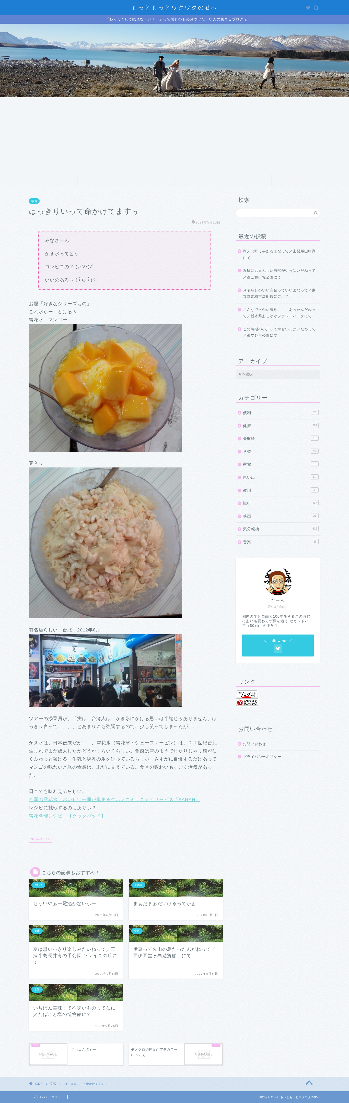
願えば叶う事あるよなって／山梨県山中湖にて (279, 254)
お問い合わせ (295, 180)
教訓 (279, 490)
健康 (280, 426)
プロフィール (101, 180)
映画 (279, 516)
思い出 (280, 477)
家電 (279, 464)
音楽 (279, 542)
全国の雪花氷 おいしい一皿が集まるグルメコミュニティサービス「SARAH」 (114, 799)
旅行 (280, 503)
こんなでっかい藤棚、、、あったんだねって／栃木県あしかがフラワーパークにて (279, 313)
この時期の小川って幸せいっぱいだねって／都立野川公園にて (279, 332)
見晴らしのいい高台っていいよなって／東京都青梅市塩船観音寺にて (279, 293)
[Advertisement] (174, 135)
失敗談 (279, 438)
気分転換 (280, 529)
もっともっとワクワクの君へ (175, 7)
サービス (150, 180)
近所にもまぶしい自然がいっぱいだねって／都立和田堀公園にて (279, 274)
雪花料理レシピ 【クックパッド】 (67, 815)
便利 (279, 412)
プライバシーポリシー (262, 757)
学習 (34, 201)
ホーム (53, 180)
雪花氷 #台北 (42, 839)
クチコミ (247, 180)
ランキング (198, 180)
